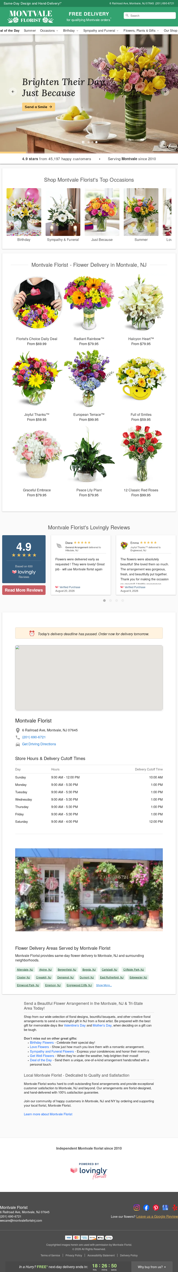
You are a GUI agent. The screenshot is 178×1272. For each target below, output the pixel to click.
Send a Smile (36, 107)
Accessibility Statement (101, 1255)
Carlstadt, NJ (109, 969)
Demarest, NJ (65, 977)
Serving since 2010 (132, 159)
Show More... (104, 985)
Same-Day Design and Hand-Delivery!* (33, 3)
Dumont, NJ (87, 977)
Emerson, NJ (53, 985)
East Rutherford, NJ (112, 977)
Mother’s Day (102, 1025)
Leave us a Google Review (157, 1216)
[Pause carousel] (83, 142)
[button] (104, 600)
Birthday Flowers (42, 1042)
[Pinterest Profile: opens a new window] (156, 1208)
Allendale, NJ (25, 969)
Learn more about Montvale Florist (48, 1114)
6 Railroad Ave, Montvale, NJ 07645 (24, 1212)
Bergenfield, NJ (67, 969)
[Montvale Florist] (30, 16)
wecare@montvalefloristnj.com (21, 1220)
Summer (30, 30)
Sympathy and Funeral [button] (99, 30)
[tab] (88, 142)
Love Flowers (39, 1046)
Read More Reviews (24, 590)
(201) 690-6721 (34, 737)
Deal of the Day (41, 1060)
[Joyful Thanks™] (124, 545)
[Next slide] (165, 91)
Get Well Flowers (42, 1055)
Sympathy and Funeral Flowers (52, 1051)
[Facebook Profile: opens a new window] (146, 1208)
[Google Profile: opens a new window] (165, 1208)
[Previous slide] (13, 91)
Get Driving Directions (39, 744)
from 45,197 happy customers (56, 159)
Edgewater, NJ (138, 977)
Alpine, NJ (45, 969)
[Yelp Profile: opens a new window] (175, 1208)
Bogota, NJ (89, 969)
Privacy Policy (74, 1255)
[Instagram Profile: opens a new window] (137, 1208)
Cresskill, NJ (43, 977)
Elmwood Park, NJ (28, 985)
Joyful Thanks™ (139, 547)
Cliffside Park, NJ (133, 969)
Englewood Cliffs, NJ (79, 985)
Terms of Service (50, 1255)
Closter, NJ (23, 977)
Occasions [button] (48, 30)
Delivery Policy (129, 1255)
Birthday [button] (69, 30)
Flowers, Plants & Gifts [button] (140, 30)
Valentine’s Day (75, 1025)
